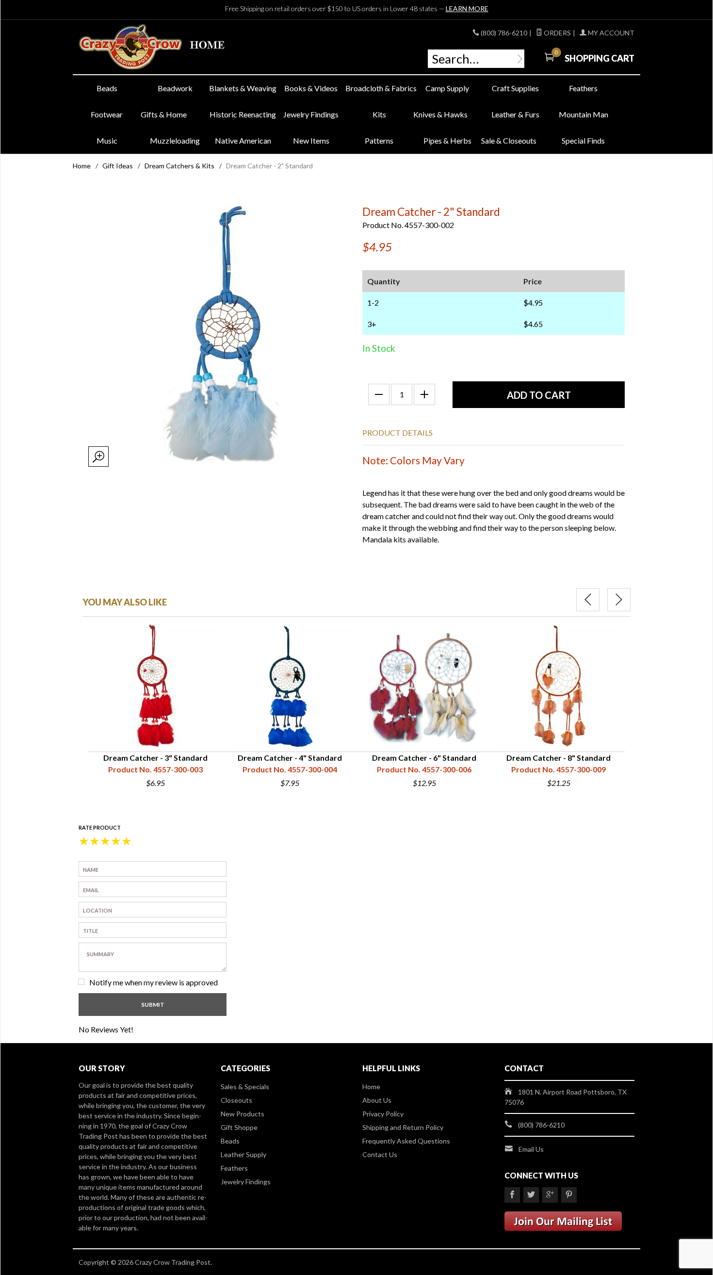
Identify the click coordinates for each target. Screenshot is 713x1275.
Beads (107, 88)
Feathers (583, 88)
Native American (243, 140)
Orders (556, 33)
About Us (376, 1100)
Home (82, 166)
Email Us (531, 1149)
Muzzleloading (175, 140)
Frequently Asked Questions (406, 1141)
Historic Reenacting (243, 114)
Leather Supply (243, 1154)
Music (107, 140)
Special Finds (583, 140)
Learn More (467, 8)
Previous (588, 599)
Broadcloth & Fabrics (379, 88)
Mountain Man (583, 114)
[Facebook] (512, 1195)
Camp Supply (447, 88)
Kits (379, 114)
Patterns (379, 140)
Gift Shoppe (239, 1127)
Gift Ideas (117, 166)
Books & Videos (311, 88)
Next (619, 599)
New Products (242, 1114)
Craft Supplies (515, 88)
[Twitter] (531, 1195)
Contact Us (379, 1154)
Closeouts (236, 1100)
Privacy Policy (383, 1114)
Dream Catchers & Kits (179, 166)
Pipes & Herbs (447, 140)
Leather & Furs (515, 114)
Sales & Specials (245, 1086)
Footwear (107, 114)
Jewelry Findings (311, 114)
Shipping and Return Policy (402, 1127)
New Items (311, 140)
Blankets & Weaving (242, 88)
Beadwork (175, 88)
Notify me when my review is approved (153, 982)
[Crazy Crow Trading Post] (167, 47)
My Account (610, 33)
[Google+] (550, 1195)
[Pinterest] (569, 1195)
